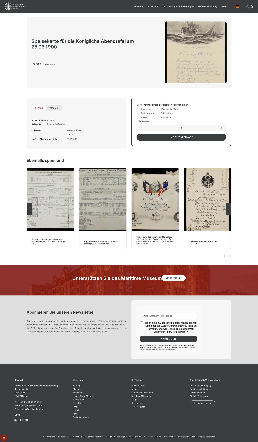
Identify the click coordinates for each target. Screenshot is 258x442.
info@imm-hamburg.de (33, 409)
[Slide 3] (230, 256)
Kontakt (76, 410)
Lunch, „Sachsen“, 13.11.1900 (202, 243)
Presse (76, 413)
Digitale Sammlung (207, 6)
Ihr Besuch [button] (153, 6)
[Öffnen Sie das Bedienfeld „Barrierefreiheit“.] (4, 437)
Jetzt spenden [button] (173, 278)
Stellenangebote (81, 417)
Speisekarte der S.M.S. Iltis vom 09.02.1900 (150, 242)
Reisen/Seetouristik (56, 124)
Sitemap (194, 437)
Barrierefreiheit (169, 437)
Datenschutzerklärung (152, 437)
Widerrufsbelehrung (132, 437)
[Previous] (30, 215)
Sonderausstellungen (200, 389)
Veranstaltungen (197, 392)
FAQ (75, 406)
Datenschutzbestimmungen (167, 349)
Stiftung (76, 385)
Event (224, 6)
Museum (77, 389)
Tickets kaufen (138, 406)
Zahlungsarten (183, 437)
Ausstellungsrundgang (200, 385)
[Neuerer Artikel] (228, 215)
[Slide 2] (227, 256)
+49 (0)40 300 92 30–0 (30, 402)
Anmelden (168, 339)
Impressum (118, 437)
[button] (237, 6)
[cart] (251, 6)
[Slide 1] (224, 256)
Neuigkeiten (79, 399)
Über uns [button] (139, 6)
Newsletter (78, 403)
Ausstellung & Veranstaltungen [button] (178, 6)
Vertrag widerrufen (207, 437)
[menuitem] (138, 6)
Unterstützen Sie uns (83, 396)
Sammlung (78, 392)
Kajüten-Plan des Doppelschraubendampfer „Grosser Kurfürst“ (48, 242)
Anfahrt (135, 389)
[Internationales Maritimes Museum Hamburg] (21, 6)
